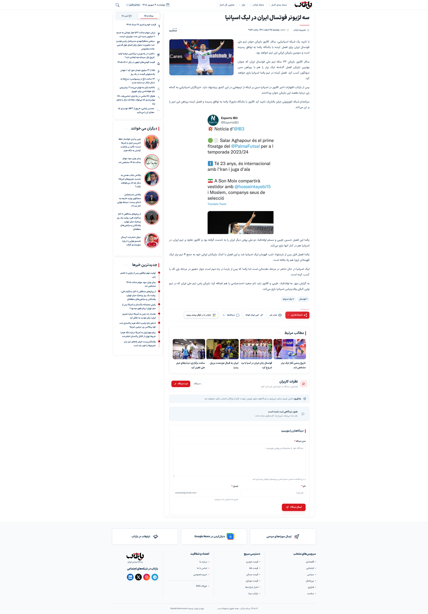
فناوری (311, 587)
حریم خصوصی (200, 574)
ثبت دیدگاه (183, 383)
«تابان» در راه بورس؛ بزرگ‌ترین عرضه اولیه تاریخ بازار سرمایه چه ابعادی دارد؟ (136, 55)
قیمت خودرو (252, 562)
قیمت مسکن (252, 574)
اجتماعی (310, 568)
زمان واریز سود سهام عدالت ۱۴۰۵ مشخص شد (129, 160)
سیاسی (310, 574)
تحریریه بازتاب (299, 30)
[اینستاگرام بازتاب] (146, 577)
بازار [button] (243, 5)
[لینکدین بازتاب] (130, 577)
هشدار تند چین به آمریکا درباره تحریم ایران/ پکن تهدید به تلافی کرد (139, 316)
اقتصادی (310, 562)
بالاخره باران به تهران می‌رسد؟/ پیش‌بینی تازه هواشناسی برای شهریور (137, 89)
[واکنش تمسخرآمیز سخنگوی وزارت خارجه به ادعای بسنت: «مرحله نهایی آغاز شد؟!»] (151, 199)
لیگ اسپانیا (287, 299)
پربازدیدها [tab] (148, 16)
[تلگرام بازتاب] (154, 577)
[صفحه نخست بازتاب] (135, 556)
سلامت (310, 593)
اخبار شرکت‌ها (251, 587)
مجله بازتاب (258, 5)
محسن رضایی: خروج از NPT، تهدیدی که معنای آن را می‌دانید (136, 110)
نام (303, 486)
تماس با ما (202, 568)
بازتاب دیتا (253, 593)
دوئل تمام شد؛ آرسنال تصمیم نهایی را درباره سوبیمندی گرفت (131, 241)
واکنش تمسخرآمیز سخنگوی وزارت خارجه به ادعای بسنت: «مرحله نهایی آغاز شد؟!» (129, 200)
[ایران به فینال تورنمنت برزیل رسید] (222, 349)
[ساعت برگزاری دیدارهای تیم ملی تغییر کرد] (189, 349)
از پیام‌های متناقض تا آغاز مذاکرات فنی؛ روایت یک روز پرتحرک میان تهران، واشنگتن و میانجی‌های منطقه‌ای (129, 221)
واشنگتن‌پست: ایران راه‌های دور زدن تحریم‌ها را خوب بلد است (140, 344)
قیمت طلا (253, 568)
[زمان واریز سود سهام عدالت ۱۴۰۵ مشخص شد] (151, 161)
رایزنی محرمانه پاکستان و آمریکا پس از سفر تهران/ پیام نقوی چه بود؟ (139, 306)
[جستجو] (117, 5)
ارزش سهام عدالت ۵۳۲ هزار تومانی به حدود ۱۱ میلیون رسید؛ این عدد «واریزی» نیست (135, 34)
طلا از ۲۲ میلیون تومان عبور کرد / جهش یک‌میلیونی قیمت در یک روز (137, 72)
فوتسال (302, 299)
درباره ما (203, 562)
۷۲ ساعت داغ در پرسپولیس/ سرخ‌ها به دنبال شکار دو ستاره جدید (138, 81)
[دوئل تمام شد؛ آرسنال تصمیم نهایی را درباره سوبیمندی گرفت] (151, 240)
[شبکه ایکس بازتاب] (138, 577)
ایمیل (235, 486)
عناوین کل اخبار (227, 5)
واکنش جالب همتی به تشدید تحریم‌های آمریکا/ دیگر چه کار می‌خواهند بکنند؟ (129, 181)
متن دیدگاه (300, 441)
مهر (296, 283)
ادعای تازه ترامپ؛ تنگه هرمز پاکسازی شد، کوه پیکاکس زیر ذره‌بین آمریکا (137, 325)
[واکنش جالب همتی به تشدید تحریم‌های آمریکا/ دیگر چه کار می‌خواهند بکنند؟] (151, 180)
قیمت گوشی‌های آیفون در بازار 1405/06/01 (136, 62)
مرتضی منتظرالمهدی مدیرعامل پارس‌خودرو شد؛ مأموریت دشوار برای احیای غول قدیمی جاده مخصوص (135, 45)
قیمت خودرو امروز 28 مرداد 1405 (141, 24)
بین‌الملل (310, 581)
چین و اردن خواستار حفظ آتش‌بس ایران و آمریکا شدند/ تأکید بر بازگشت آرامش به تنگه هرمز (130, 145)
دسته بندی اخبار (279, 5)
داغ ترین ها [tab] (127, 16)
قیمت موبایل (252, 581)
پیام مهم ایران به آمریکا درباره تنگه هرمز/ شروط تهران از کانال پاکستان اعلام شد (138, 334)
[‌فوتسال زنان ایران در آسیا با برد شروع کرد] (256, 349)
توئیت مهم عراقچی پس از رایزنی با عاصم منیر (138, 275)
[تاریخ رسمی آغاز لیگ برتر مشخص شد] (290, 349)
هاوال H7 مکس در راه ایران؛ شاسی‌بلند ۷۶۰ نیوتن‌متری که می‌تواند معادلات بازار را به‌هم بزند (136, 100)
